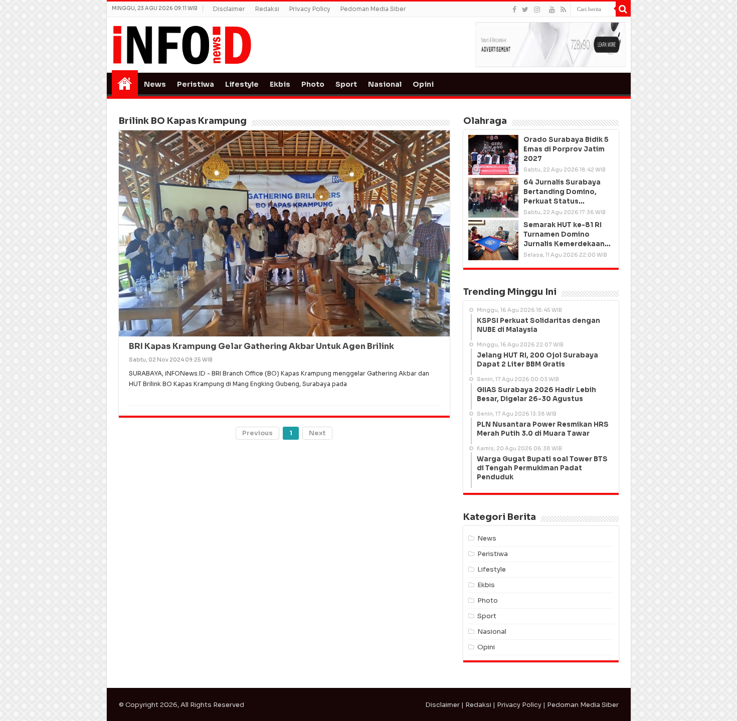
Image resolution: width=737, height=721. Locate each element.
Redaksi (267, 9)
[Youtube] (552, 10)
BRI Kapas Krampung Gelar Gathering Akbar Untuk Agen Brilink (261, 346)
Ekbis (280, 84)
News (155, 84)
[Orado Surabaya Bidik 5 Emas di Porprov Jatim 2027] (493, 155)
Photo (312, 84)
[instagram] (537, 10)
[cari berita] (623, 9)
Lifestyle (242, 84)
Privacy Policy (309, 9)
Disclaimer (229, 9)
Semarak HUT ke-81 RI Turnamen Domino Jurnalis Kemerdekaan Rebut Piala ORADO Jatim (564, 244)
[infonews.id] (182, 44)
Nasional (385, 84)
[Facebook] (514, 10)
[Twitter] (525, 10)
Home (125, 83)
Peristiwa (195, 84)
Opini (423, 84)
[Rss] (563, 10)
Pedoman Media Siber (373, 9)
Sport (346, 84)
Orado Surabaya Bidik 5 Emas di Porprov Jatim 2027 (566, 149)
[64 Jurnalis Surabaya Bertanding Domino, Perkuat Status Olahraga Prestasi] (493, 197)
